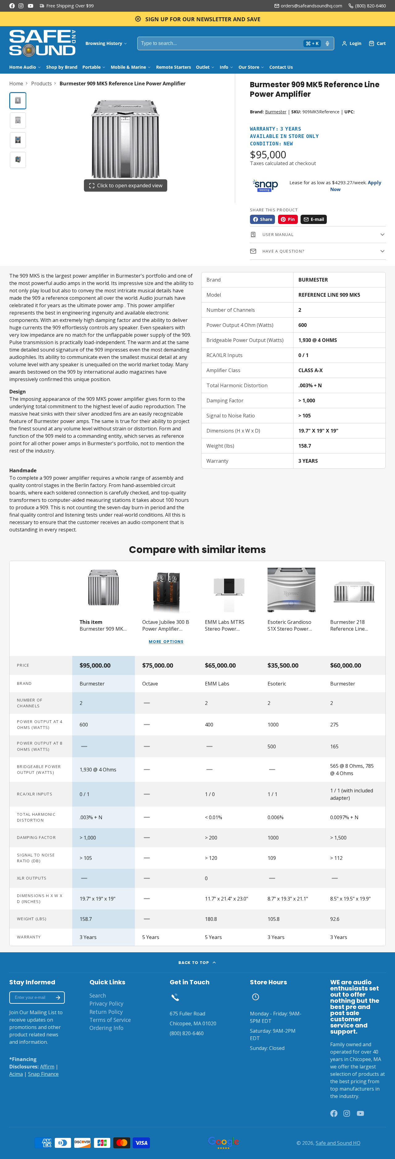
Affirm (47, 1066)
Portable (91, 67)
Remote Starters (173, 67)
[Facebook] (12, 6)
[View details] (175, 996)
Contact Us (281, 67)
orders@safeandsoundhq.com (311, 6)
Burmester (275, 112)
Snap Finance (43, 1074)
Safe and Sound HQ (338, 1143)
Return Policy (106, 1011)
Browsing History (103, 43)
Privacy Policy (106, 1003)
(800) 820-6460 (370, 6)
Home (16, 83)
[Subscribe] (58, 997)
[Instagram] (21, 6)
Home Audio (22, 67)
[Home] (42, 43)
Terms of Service (110, 1019)
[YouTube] (30, 6)
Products (41, 83)
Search (97, 995)
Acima (16, 1074)
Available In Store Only (284, 136)
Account (351, 43)
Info (224, 67)
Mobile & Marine (128, 67)
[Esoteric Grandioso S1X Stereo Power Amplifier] (291, 608)
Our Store (249, 67)
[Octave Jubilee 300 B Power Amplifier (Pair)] (166, 608)
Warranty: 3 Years (275, 129)
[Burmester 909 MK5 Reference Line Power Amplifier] (103, 608)
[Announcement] (197, 19)
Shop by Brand (61, 67)
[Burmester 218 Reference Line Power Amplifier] (354, 608)
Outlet (203, 67)
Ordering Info (106, 1027)
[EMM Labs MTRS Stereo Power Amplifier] (229, 608)
